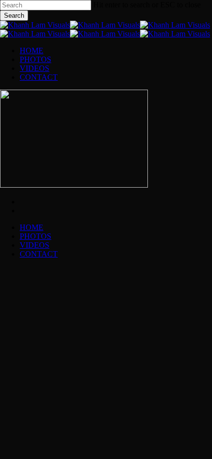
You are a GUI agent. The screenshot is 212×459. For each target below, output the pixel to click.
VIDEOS (34, 245)
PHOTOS (35, 236)
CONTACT (39, 254)
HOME (31, 227)
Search (14, 15)
